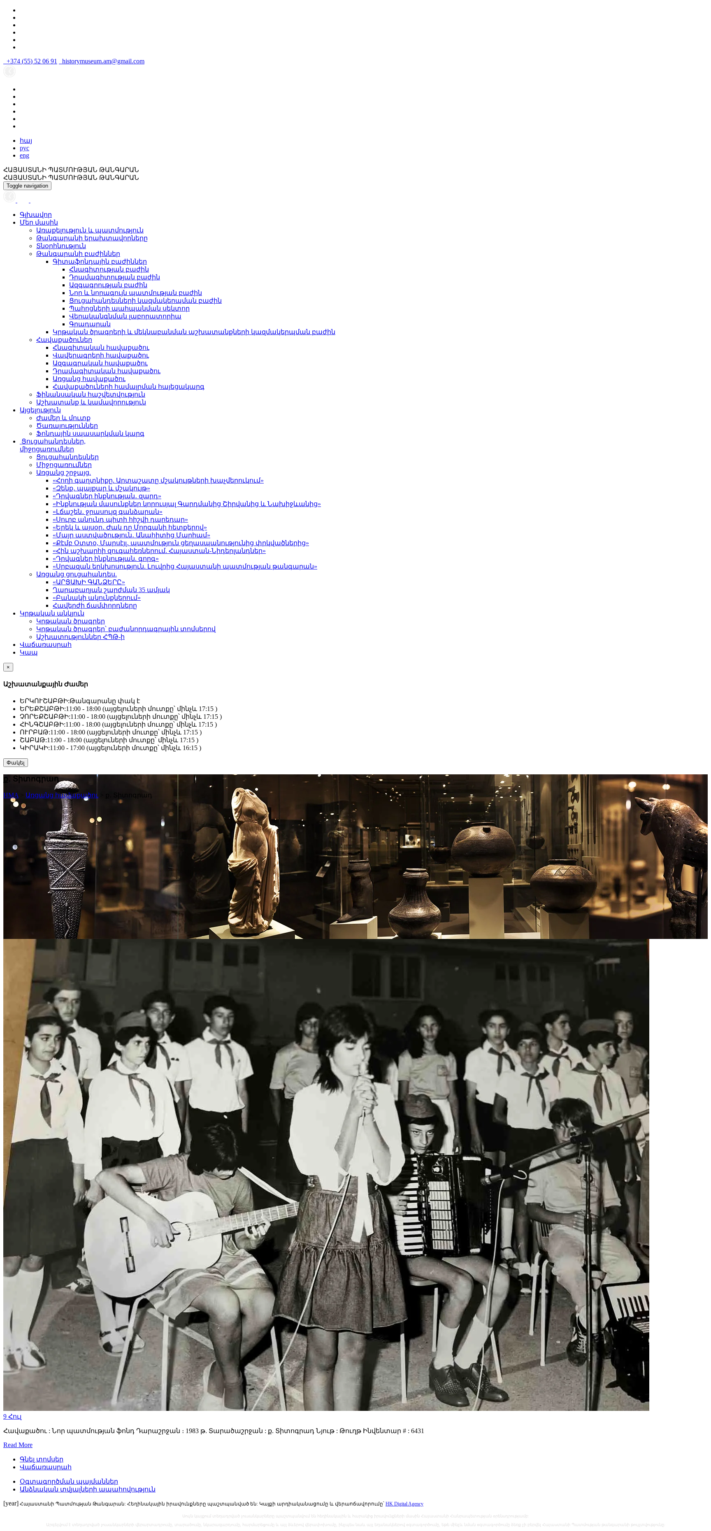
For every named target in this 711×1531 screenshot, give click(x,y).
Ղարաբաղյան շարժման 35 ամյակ (111, 589)
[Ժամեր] (10, 200)
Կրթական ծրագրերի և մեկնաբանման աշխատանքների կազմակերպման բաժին (194, 331)
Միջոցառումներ (64, 464)
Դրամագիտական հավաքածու (106, 370)
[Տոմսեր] (34, 200)
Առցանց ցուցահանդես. (76, 574)
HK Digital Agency (404, 1504)
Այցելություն (40, 410)
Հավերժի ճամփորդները (95, 605)
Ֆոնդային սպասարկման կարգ (90, 433)
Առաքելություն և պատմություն (90, 230)
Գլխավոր (36, 214)
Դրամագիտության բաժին (114, 277)
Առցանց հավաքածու (89, 378)
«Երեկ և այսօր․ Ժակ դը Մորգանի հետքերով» (130, 527)
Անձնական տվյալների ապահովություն (88, 1489)
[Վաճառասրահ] (23, 200)
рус (24, 147)
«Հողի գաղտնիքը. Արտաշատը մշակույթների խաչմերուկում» (158, 480)
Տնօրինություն (61, 245)
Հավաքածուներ (64, 339)
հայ (26, 140)
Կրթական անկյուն (52, 613)
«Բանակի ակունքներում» (97, 597)
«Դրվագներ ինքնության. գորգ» (106, 558)
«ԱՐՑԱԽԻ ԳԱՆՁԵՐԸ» (89, 581)
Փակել (16, 763)
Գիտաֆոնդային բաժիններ (100, 261)
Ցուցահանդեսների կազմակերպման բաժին (145, 300)
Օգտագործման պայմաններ (69, 1481)
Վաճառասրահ (46, 644)
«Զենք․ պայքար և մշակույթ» (101, 488)
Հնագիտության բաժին (109, 269)
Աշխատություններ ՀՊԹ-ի (80, 636)
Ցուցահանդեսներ (67, 456)
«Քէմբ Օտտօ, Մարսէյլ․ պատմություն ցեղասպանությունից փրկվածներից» (181, 542)
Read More (18, 1444)
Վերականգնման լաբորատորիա (125, 316)
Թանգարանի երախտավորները (92, 238)
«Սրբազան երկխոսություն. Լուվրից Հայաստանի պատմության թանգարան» (185, 566)
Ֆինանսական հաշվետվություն (90, 394)
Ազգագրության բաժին (108, 284)
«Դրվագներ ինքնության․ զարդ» (107, 496)
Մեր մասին (39, 222)
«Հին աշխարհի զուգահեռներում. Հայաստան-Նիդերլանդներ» (159, 550)
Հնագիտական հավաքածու (101, 347)
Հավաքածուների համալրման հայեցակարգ (128, 386)
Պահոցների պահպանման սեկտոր (129, 308)
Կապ (29, 652)
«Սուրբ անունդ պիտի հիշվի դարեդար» (120, 519)
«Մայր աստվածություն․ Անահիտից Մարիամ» (131, 535)
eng (24, 155)
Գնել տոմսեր (41, 1459)
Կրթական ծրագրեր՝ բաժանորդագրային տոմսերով (126, 628)
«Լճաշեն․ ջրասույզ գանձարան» (108, 511)
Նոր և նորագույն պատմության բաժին (135, 292)
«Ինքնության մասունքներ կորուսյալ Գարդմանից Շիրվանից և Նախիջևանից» (187, 503)
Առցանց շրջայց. (63, 472)
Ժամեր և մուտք (63, 417)
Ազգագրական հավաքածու (100, 363)
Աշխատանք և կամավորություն (91, 402)
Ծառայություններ (67, 425)
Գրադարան (90, 324)
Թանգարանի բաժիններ (78, 253)
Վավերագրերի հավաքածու (101, 355)
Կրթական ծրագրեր (70, 621)
